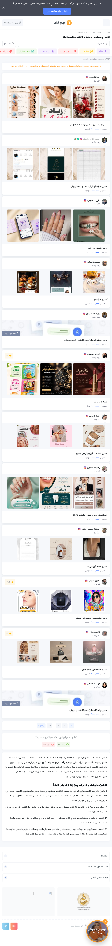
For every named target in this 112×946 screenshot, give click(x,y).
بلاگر (101, 51)
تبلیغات (85, 51)
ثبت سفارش (24, 51)
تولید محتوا (45, 51)
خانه (108, 32)
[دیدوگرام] (63, 22)
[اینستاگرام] (14, 926)
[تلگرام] (5, 926)
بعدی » (41, 725)
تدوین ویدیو (66, 51)
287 (49, 725)
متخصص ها (98, 32)
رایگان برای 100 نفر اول (57, 11)
